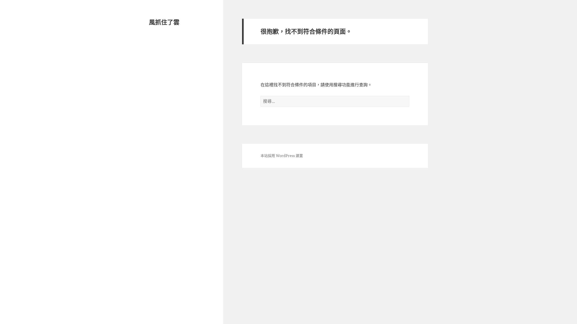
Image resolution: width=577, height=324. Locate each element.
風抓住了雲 (164, 22)
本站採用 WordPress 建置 (282, 155)
